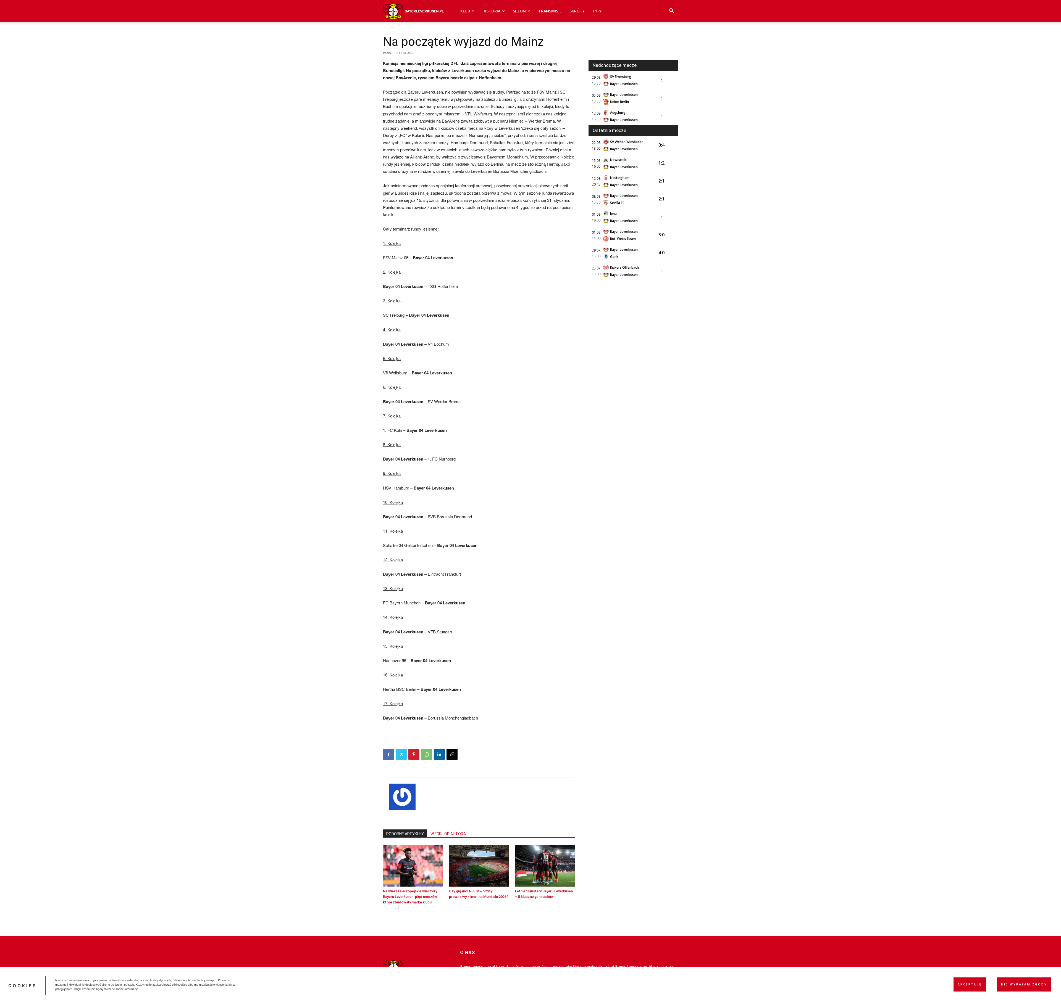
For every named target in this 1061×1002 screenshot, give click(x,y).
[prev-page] (386, 908)
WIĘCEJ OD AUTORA (448, 834)
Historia (491, 11)
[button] (671, 11)
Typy (597, 11)
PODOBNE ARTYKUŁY (405, 834)
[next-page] (395, 908)
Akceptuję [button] (970, 984)
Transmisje (550, 11)
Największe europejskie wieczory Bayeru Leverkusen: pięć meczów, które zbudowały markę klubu (410, 896)
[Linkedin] (439, 754)
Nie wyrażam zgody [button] (1024, 984)
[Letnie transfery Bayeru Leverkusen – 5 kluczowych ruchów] (545, 866)
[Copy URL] (452, 754)
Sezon (519, 11)
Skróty (577, 11)
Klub (465, 11)
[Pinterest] (413, 754)
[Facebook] (388, 754)
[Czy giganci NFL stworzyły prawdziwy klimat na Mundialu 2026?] (479, 866)
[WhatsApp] (426, 754)
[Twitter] (401, 754)
